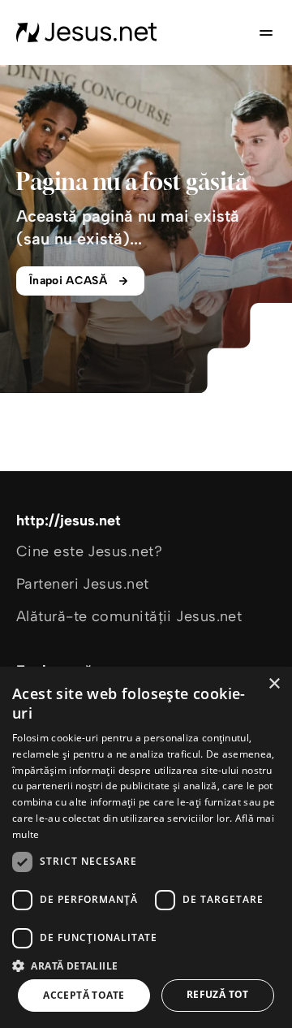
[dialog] (146, 847)
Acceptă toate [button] (83, 995)
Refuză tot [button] (218, 994)
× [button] (274, 684)
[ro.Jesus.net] (86, 32)
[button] (146, 965)
